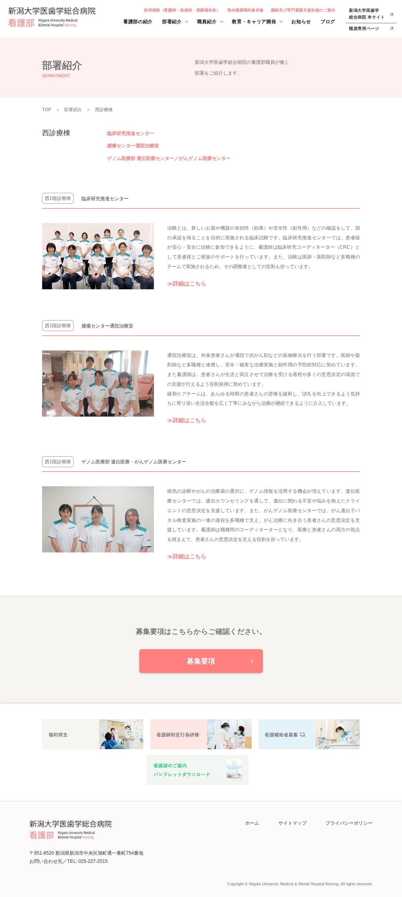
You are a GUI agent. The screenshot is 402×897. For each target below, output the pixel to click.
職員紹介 (207, 21)
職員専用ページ (364, 28)
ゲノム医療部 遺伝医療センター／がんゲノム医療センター (169, 158)
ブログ (327, 21)
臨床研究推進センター (130, 133)
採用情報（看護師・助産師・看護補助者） (182, 10)
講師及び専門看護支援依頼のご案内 (303, 10)
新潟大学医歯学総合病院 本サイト (367, 14)
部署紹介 (172, 21)
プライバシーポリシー (349, 823)
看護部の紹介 (138, 21)
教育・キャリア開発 (254, 21)
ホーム (252, 823)
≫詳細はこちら (186, 283)
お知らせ (301, 21)
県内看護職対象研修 (245, 10)
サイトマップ (292, 823)
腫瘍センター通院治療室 (133, 145)
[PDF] (197, 769)
